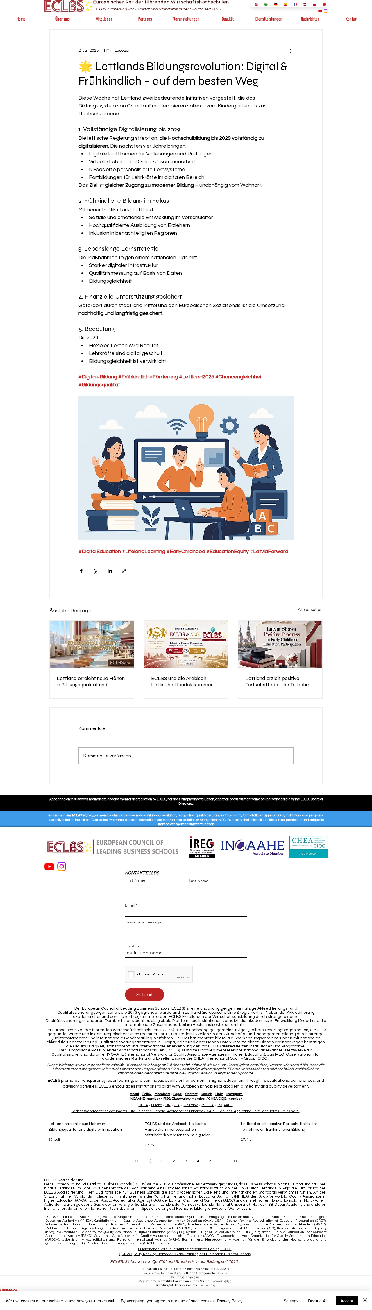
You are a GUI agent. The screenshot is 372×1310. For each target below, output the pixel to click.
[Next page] (222, 1161)
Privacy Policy (229, 1301)
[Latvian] (303, 4)
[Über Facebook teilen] (81, 571)
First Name (135, 880)
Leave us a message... (145, 922)
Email (130, 905)
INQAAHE (225, 1105)
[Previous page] (149, 1161)
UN (168, 1105)
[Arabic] (264, 4)
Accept (347, 1301)
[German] (274, 4)
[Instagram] (325, 11)
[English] (255, 4)
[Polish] (313, 4)
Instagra (232, 1094)
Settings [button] (291, 1301)
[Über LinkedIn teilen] (109, 571)
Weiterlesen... (240, 1209)
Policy (146, 1094)
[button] (62, 19)
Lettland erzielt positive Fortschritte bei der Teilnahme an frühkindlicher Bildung (279, 681)
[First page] (137, 1161)
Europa (156, 1105)
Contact (191, 1094)
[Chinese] (323, 4)
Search (206, 1094)
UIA (177, 1105)
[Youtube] (320, 11)
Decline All (317, 1301)
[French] (294, 4)
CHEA (143, 1105)
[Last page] (235, 1161)
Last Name (198, 881)
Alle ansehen (310, 610)
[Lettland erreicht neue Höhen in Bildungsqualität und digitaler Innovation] (92, 644)
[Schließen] (365, 1300)
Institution (134, 946)
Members (162, 1094)
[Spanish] (284, 4)
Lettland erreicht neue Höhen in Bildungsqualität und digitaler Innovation (91, 681)
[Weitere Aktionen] (290, 50)
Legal (177, 1094)
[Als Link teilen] (124, 571)
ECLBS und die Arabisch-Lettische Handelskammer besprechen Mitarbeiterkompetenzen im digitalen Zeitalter (183, 681)
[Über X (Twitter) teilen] (95, 571)
